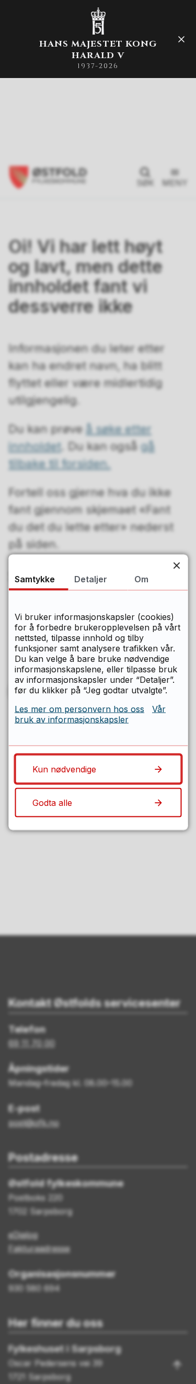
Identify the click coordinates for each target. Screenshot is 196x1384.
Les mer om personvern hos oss (79, 708)
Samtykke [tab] (35, 578)
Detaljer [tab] (90, 578)
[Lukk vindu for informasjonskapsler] (176, 565)
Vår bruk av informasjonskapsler (90, 713)
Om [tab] (141, 578)
